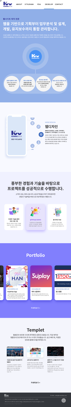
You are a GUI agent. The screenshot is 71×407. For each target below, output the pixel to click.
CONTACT (59, 4)
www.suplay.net (29, 289)
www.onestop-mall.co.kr (56, 289)
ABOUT (19, 4)
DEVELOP (49, 4)
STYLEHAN (29, 4)
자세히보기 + (35, 308)
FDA (39, 4)
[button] (66, 353)
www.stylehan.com (6, 289)
